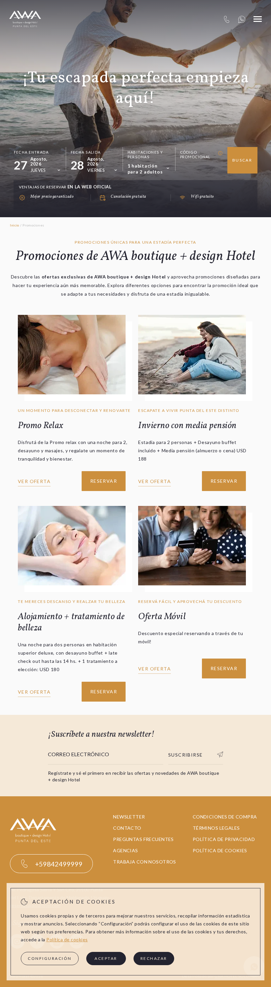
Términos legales (216, 828)
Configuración (50, 958)
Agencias (125, 850)
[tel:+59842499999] (226, 19)
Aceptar (106, 958)
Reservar (103, 481)
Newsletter (129, 816)
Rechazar (153, 958)
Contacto (127, 828)
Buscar (242, 160)
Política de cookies (220, 850)
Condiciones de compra (225, 816)
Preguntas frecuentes (143, 839)
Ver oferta (34, 481)
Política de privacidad (224, 839)
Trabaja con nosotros (144, 861)
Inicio (14, 225)
